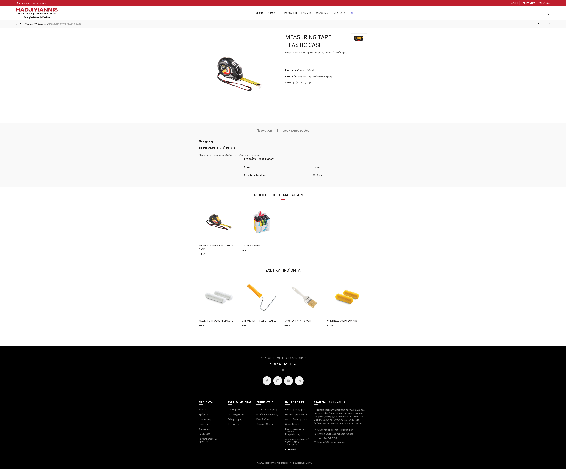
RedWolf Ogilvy (304, 463)
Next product (547, 24)
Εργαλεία (302, 76)
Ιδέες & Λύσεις (263, 419)
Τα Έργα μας (233, 424)
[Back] (18, 24)
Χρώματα (203, 414)
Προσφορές (204, 434)
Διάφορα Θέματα (264, 424)
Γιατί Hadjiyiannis (236, 414)
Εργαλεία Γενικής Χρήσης (321, 76)
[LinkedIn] (299, 380)
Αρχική (514, 3)
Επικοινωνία (544, 3)
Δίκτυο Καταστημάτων (296, 419)
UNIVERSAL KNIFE (251, 245)
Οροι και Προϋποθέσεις (296, 414)
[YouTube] (288, 380)
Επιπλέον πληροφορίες (293, 130)
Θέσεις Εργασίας (293, 424)
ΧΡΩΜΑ (259, 13)
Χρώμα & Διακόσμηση (266, 409)
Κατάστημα (43, 24)
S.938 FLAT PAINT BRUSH (297, 320)
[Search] (547, 13)
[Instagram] (277, 380)
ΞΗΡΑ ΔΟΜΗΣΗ (289, 13)
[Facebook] (267, 380)
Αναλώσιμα (204, 429)
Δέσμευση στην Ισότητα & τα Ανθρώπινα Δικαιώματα (297, 442)
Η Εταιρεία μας (528, 3)
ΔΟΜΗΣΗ (272, 13)
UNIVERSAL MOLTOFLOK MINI (342, 320)
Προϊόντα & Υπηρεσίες (267, 414)
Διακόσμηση (205, 419)
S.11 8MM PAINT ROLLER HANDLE (259, 320)
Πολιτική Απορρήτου (295, 409)
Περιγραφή (264, 130)
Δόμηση (202, 409)
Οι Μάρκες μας (235, 419)
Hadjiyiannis (270, 463)
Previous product (540, 24)
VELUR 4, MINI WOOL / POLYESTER (216, 320)
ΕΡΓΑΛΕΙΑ (306, 13)
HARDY (318, 167)
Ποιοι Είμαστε (234, 409)
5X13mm (317, 175)
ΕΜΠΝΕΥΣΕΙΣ (339, 13)
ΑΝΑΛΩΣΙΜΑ (322, 13)
